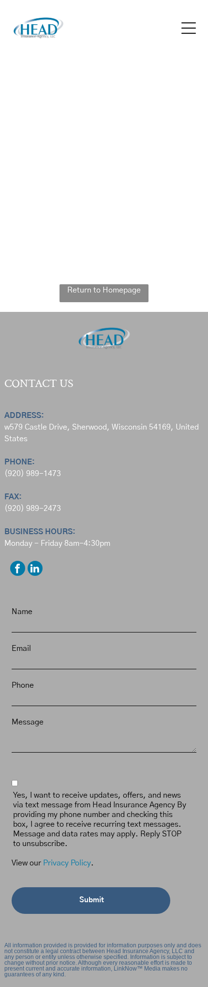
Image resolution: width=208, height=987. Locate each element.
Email (21, 648)
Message (28, 722)
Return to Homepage (104, 290)
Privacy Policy (67, 863)
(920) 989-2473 (32, 508)
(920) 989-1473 (32, 474)
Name (22, 612)
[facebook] (17, 569)
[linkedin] (35, 569)
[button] (188, 28)
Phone (23, 685)
